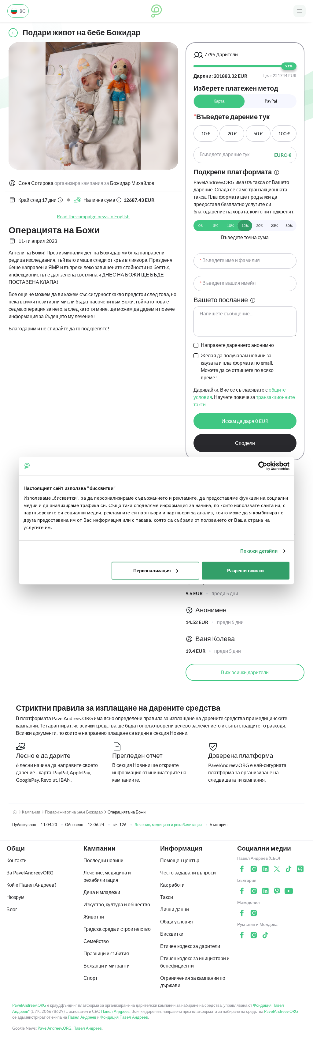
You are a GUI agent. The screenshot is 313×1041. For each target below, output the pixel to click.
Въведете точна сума (245, 237)
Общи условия (176, 921)
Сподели (245, 443)
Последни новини (103, 860)
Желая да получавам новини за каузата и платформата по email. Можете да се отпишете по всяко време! (237, 366)
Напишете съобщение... (226, 313)
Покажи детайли (259, 551)
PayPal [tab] (271, 101)
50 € (258, 133)
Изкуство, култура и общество (116, 904)
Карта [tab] (219, 101)
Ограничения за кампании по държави (192, 981)
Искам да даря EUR (245, 421)
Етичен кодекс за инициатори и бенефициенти (195, 961)
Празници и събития (106, 953)
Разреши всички (245, 570)
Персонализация (152, 570)
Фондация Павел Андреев (124, 1017)
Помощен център (179, 860)
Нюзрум (15, 897)
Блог (11, 909)
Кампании (31, 812)
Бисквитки (171, 934)
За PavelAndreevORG (29, 872)
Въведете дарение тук (224, 154)
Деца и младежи (101, 892)
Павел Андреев (115, 1011)
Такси (166, 897)
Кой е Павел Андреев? (31, 885)
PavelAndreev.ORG (29, 1005)
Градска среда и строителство (117, 929)
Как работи (172, 885)
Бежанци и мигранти (106, 965)
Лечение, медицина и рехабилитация (168, 824)
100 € (284, 133)
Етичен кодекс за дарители (190, 946)
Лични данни (174, 909)
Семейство (96, 941)
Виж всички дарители (245, 672)
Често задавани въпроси (188, 872)
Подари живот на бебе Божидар (74, 812)
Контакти (16, 860)
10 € (205, 133)
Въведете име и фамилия (230, 260)
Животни (93, 916)
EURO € (282, 155)
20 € (232, 133)
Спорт (90, 978)
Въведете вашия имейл (228, 283)
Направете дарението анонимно (237, 345)
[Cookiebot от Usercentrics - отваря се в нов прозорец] (262, 466)
